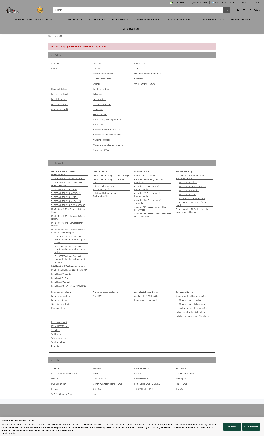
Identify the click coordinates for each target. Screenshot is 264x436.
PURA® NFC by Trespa (144, 175)
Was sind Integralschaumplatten (108, 145)
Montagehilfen (58, 308)
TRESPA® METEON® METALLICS (66, 201)
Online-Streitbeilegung (144, 83)
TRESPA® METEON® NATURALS (65, 193)
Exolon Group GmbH (185, 373)
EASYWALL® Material (189, 190)
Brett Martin (181, 368)
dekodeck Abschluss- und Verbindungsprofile (104, 187)
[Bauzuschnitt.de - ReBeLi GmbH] (26, 9)
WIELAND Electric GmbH (62, 394)
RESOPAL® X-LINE (59, 278)
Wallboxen (56, 334)
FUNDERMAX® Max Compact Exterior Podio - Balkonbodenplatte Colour (71, 239)
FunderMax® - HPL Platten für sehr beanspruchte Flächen (192, 210)
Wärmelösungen (58, 338)
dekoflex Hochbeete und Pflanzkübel (192, 316)
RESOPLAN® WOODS (61, 281)
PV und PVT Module (60, 326)
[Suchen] (226, 10)
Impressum (139, 63)
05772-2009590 (179, 2)
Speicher (55, 330)
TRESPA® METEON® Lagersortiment (68, 178)
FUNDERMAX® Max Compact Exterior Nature (68, 217)
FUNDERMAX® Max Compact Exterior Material (68, 224)
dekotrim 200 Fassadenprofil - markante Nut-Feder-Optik (152, 215)
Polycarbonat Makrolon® (145, 300)
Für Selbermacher (59, 104)
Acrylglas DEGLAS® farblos (146, 296)
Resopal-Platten (100, 114)
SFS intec (97, 389)
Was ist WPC (98, 124)
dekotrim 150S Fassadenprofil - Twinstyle (148, 201)
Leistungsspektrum (101, 104)
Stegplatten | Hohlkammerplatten (191, 296)
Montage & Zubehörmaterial (192, 198)
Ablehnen (232, 426)
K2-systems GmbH (142, 378)
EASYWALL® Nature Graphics (192, 186)
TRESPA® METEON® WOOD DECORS (68, 205)
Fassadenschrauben (60, 296)
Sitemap (96, 83)
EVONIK (137, 373)
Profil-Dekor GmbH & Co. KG (147, 384)
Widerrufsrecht (141, 78)
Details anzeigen (9, 433)
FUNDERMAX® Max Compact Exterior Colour (68, 210)
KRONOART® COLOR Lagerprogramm (68, 266)
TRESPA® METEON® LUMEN (64, 197)
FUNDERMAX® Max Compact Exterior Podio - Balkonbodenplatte (68, 231)
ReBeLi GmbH (182, 384)
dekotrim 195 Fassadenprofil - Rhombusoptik (148, 194)
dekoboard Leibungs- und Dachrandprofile (105, 194)
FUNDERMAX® (99, 378)
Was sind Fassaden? (102, 139)
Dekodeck (97, 94)
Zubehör (55, 346)
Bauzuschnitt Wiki (59, 109)
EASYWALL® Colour (188, 182)
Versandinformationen (103, 73)
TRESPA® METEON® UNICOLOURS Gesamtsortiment (67, 183)
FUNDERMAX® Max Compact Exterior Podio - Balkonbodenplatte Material (71, 259)
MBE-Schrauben (58, 384)
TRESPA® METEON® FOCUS (64, 189)
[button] (238, 10)
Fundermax (98, 109)
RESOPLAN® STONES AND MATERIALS (68, 285)
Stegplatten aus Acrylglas (190, 300)
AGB (136, 68)
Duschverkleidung (101, 89)
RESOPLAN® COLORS (61, 274)
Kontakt (256, 2)
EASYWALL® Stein (187, 194)
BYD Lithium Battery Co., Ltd (64, 373)
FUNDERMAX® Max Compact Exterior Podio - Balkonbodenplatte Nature (71, 249)
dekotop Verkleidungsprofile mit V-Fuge (111, 175)
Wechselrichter (58, 342)
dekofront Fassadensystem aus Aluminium (148, 181)
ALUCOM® (98, 296)
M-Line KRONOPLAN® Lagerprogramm (69, 270)
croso (95, 373)
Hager (95, 394)
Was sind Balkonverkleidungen (107, 134)
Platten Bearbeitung (102, 78)
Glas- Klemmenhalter (61, 304)
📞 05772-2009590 (199, 2)
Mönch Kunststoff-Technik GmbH (108, 384)
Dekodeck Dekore (59, 89)
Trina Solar (181, 389)
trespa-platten (99, 99)
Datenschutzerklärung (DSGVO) (148, 73)
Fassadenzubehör (59, 300)
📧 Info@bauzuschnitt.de (223, 2)
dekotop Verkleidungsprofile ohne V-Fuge (109, 181)
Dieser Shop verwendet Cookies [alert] (18, 420)
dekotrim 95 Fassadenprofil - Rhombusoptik (147, 187)
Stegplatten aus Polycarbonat (192, 304)
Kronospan (181, 378)
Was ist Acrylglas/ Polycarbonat (107, 119)
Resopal (55, 389)
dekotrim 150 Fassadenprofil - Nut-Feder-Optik (150, 208)
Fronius (54, 378)
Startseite (243, 2)
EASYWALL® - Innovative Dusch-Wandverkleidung (190, 177)
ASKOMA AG (98, 368)
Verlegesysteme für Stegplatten (193, 308)
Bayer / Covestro (141, 368)
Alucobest (55, 368)
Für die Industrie (59, 99)
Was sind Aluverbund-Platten (106, 129)
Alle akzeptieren (251, 426)
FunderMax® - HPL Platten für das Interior (191, 203)
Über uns (97, 63)
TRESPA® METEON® (143, 389)
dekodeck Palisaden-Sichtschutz (190, 312)
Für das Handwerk (59, 94)
